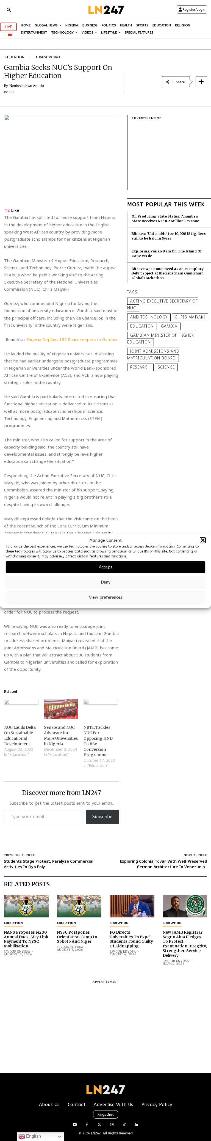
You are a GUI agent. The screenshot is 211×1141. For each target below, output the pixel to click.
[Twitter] (99, 1125)
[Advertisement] (171, 155)
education (142, 326)
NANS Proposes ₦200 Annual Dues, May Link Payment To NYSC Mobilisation (26, 939)
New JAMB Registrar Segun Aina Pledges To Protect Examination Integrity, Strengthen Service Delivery (185, 944)
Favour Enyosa (17, 951)
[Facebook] (87, 1125)
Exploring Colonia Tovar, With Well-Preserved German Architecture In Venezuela (163, 864)
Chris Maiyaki (190, 317)
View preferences (105, 597)
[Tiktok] (124, 1125)
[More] (201, 81)
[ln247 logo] (106, 9)
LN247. (97, 1133)
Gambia (169, 326)
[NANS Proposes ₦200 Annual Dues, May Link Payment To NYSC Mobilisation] (26, 906)
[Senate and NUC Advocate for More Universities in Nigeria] (61, 709)
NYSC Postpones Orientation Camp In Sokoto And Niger (77, 937)
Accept (105, 567)
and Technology (149, 317)
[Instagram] (111, 1125)
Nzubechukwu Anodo (26, 85)
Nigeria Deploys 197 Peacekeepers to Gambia (72, 339)
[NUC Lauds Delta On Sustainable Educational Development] (21, 709)
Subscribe (102, 816)
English (33, 1136)
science (166, 367)
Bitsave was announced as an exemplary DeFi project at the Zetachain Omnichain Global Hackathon (168, 273)
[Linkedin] (136, 1125)
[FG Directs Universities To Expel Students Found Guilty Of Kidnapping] (132, 906)
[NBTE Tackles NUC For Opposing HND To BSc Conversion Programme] (101, 709)
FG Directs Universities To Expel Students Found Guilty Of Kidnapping (131, 939)
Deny (105, 582)
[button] (203, 540)
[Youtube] (74, 1125)
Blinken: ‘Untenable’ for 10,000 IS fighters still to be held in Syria (169, 236)
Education (14, 57)
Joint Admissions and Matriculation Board (153, 354)
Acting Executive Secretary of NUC (162, 304)
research (140, 367)
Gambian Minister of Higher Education (160, 338)
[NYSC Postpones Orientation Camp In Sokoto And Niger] (79, 906)
